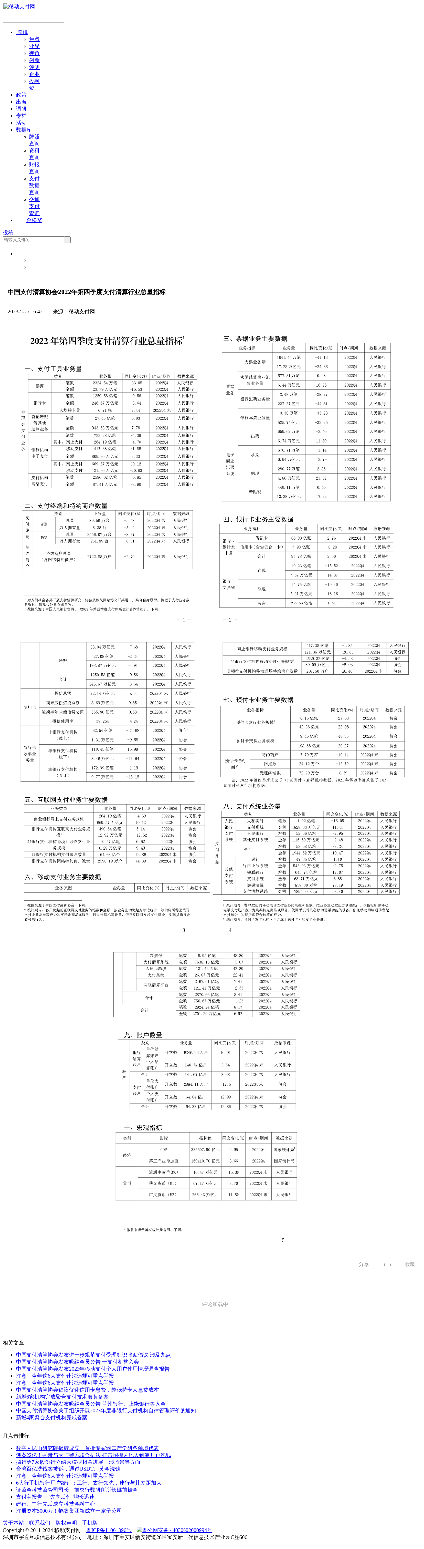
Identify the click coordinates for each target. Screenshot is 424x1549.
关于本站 (13, 1523)
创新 (34, 60)
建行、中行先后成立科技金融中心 (55, 1504)
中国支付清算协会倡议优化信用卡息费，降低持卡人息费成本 (87, 1390)
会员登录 (39, 260)
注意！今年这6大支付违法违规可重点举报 (65, 1376)
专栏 (21, 116)
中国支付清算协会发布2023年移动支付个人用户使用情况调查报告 (93, 1369)
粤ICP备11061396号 (109, 1530)
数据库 (24, 130)
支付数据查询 (34, 185)
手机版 (90, 1523)
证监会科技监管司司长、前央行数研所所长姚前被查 (77, 1490)
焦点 (34, 39)
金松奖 (34, 220)
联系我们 (39, 1523)
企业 (34, 74)
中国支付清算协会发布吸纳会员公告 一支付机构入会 (77, 1362)
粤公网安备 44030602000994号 (177, 1530)
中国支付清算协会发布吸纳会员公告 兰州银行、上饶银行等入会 (91, 1403)
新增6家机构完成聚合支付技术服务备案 (62, 1397)
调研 (21, 109)
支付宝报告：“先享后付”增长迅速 (55, 1497)
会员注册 (39, 267)
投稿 (8, 232)
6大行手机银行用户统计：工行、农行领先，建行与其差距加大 (89, 1483)
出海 (21, 102)
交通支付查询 (34, 206)
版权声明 (66, 1523)
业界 (34, 46)
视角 (34, 53)
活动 (21, 123)
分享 (361, 1264)
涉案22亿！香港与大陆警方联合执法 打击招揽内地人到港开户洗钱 (93, 1455)
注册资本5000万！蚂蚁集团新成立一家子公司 (69, 1511)
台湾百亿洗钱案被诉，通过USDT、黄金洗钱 (68, 1469)
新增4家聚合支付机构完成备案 (51, 1417)
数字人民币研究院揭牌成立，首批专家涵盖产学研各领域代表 (87, 1448)
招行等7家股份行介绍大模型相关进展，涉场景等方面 (78, 1462)
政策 (21, 95)
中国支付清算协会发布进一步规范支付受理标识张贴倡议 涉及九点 (93, 1355)
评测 (34, 67)
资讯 (22, 32)
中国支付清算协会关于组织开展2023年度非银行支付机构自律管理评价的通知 (106, 1410)
